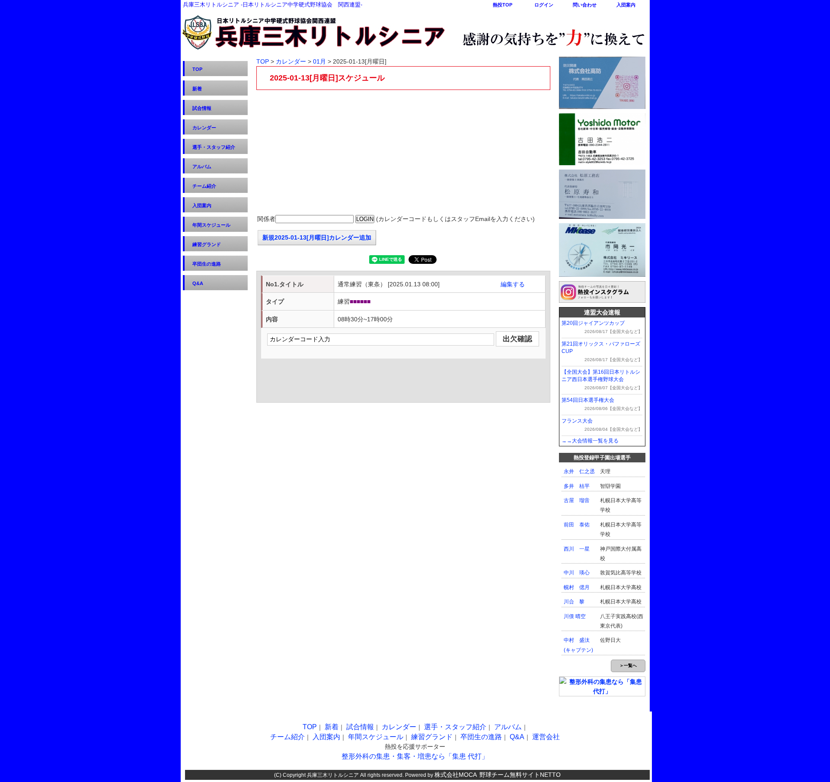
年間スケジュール (211, 225)
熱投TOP (502, 4)
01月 (319, 61)
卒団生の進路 (206, 263)
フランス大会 (577, 421)
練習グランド (206, 244)
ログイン (543, 4)
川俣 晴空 (575, 616)
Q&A (197, 283)
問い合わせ (585, 4)
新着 (197, 88)
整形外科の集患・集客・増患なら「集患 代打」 (415, 756)
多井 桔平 (577, 486)
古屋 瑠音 (577, 500)
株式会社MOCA (455, 774)
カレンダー (204, 127)
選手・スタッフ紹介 (213, 147)
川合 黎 (574, 602)
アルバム (201, 166)
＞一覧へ (628, 665)
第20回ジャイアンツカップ (593, 323)
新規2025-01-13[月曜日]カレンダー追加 (316, 237)
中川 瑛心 (577, 573)
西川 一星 (577, 549)
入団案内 (625, 4)
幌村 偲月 (577, 587)
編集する (513, 284)
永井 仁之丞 (579, 471)
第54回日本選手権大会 (588, 400)
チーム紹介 (204, 186)
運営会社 (546, 736)
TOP (197, 69)
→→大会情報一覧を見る (590, 441)
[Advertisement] (403, 152)
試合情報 (201, 108)
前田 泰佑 (577, 525)
